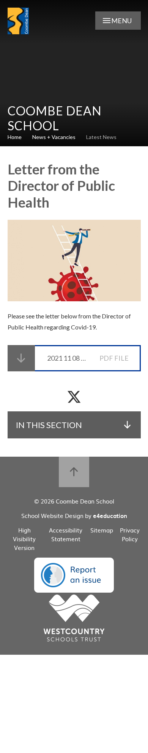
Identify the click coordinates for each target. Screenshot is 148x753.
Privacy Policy (130, 534)
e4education (110, 516)
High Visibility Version (24, 539)
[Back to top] (74, 472)
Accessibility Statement (65, 534)
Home (15, 137)
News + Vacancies (54, 137)
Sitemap (101, 530)
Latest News (101, 137)
